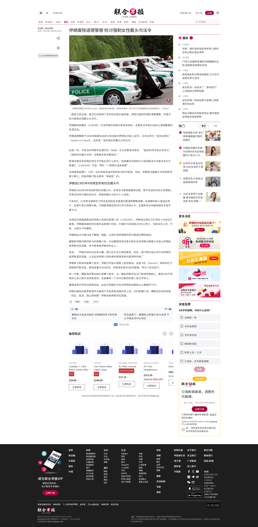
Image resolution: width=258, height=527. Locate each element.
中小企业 (90, 473)
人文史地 (125, 467)
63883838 (208, 483)
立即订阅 (50, 492)
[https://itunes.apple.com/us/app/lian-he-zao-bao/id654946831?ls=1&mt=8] (194, 488)
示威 (87, 301)
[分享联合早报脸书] (188, 471)
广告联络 (191, 460)
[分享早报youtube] (197, 471)
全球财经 (90, 459)
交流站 (106, 459)
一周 (214, 125)
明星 (106, 471)
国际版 (177, 466)
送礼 (106, 482)
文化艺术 (125, 464)
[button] (217, 13)
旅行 (123, 462)
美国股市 (90, 470)
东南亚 (80, 22)
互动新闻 (142, 22)
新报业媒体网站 (44, 504)
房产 (88, 467)
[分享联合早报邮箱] (193, 482)
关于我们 (191, 450)
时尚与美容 (126, 479)
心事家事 (142, 464)
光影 (141, 453)
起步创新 (90, 476)
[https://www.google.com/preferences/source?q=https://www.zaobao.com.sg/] (213, 505)
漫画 (106, 462)
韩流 (106, 479)
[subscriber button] (218, 13)
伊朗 (77, 301)
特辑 (141, 470)
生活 (104, 22)
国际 (66, 22)
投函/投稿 (209, 460)
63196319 (208, 477)
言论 (88, 22)
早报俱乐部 (185, 13)
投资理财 (90, 464)
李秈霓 (41, 28)
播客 (134, 22)
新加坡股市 (91, 453)
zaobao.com (58, 521)
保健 (112, 22)
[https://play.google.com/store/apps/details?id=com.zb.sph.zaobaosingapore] (194, 495)
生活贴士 (142, 479)
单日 (203, 125)
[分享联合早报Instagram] (188, 477)
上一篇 (74, 309)
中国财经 (90, 462)
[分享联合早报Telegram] (193, 477)
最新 (41, 22)
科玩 (141, 456)
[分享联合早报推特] (193, 471)
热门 (141, 476)
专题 (151, 22)
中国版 (177, 471)
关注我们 (191, 455)
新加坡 (48, 22)
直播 (158, 470)
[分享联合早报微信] (188, 482)
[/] (128, 12)
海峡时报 (105, 504)
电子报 (199, 13)
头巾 (96, 301)
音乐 (106, 477)
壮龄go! (124, 453)
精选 (141, 467)
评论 (106, 456)
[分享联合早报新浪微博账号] (197, 477)
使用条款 (214, 421)
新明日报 (57, 13)
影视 (106, 474)
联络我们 (208, 455)
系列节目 (160, 467)
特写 (123, 456)
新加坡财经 (91, 456)
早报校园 (142, 473)
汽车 (141, 462)
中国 (73, 22)
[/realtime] (191, 37)
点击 (212, 414)
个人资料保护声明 (190, 424)
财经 (58, 22)
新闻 (158, 459)
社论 (106, 453)
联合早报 (49, 28)
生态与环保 (126, 476)
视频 (126, 22)
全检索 (82, 504)
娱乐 (96, 22)
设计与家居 (126, 481)
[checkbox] (183, 429)
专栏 (123, 470)
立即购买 (77, 387)
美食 (123, 459)
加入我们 (191, 466)
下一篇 (168, 309)
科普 (141, 459)
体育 (119, 22)
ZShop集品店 (93, 504)
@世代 (124, 473)
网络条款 (56, 504)
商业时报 (114, 504)
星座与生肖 (143, 481)
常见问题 (208, 450)
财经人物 (90, 479)
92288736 (211, 497)
